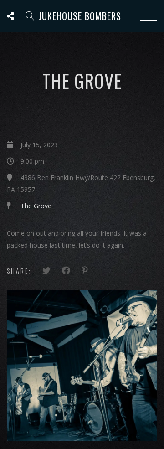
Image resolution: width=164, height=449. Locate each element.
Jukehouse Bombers (80, 16)
